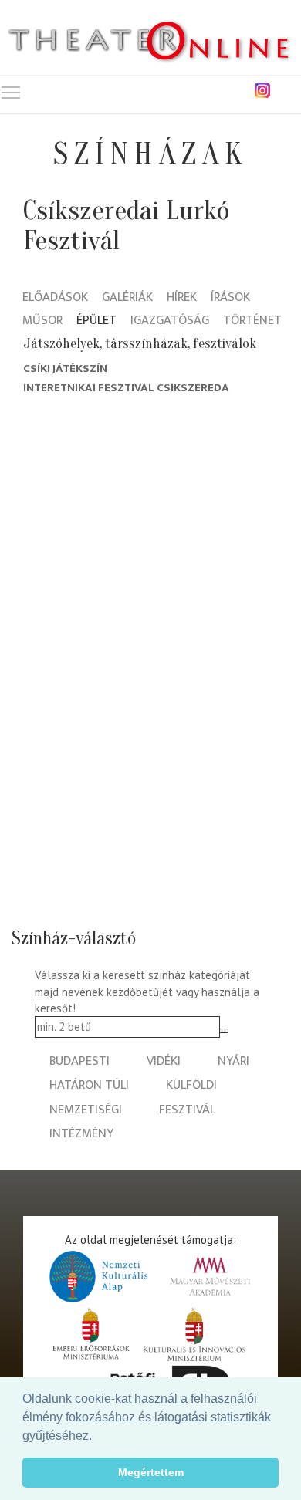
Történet (252, 321)
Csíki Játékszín (65, 368)
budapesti (79, 1061)
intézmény (81, 1133)
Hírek (182, 298)
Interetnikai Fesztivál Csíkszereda (126, 387)
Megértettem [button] (151, 1472)
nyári (233, 1061)
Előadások (55, 298)
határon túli (89, 1085)
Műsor (42, 321)
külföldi (191, 1085)
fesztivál (187, 1110)
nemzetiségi (85, 1110)
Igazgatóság (169, 321)
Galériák (127, 298)
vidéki (164, 1061)
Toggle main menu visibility (11, 92)
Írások (230, 298)
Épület (96, 321)
